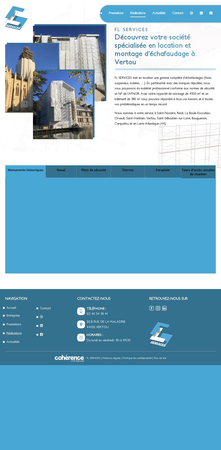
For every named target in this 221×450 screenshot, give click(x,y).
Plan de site (160, 358)
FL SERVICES (93, 358)
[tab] (26, 171)
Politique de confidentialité (137, 358)
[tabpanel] (110, 225)
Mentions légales (112, 358)
